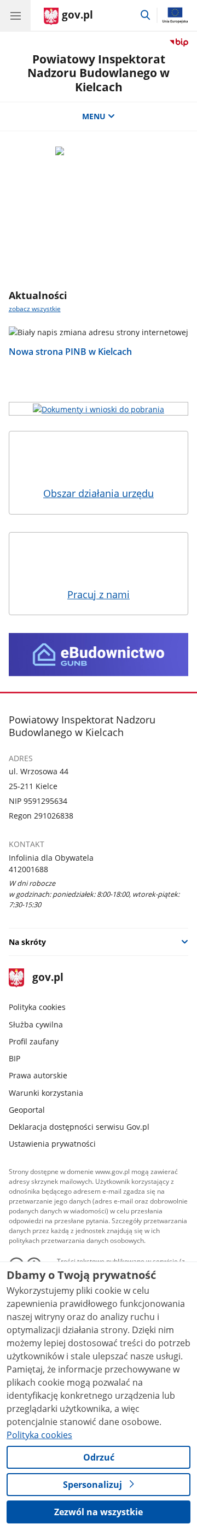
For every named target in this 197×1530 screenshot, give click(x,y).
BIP (14, 1058)
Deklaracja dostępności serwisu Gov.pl (79, 1127)
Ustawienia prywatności (52, 1143)
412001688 (28, 869)
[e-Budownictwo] (99, 654)
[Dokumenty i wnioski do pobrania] (99, 409)
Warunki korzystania (46, 1093)
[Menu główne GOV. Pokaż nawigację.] (15, 15)
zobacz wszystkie (35, 308)
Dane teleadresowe (98, 255)
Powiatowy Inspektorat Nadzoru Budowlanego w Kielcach (98, 73)
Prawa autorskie (38, 1075)
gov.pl (47, 978)
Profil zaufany (34, 1041)
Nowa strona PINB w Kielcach (70, 352)
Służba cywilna (36, 1024)
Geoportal (27, 1110)
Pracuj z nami (98, 594)
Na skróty (27, 942)
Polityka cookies (37, 1007)
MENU (94, 116)
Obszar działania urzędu (98, 493)
